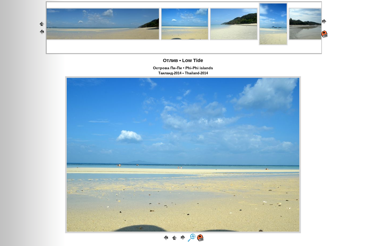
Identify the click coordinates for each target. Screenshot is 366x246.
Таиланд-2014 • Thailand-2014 (183, 73)
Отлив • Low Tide (183, 60)
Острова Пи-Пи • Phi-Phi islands (183, 68)
